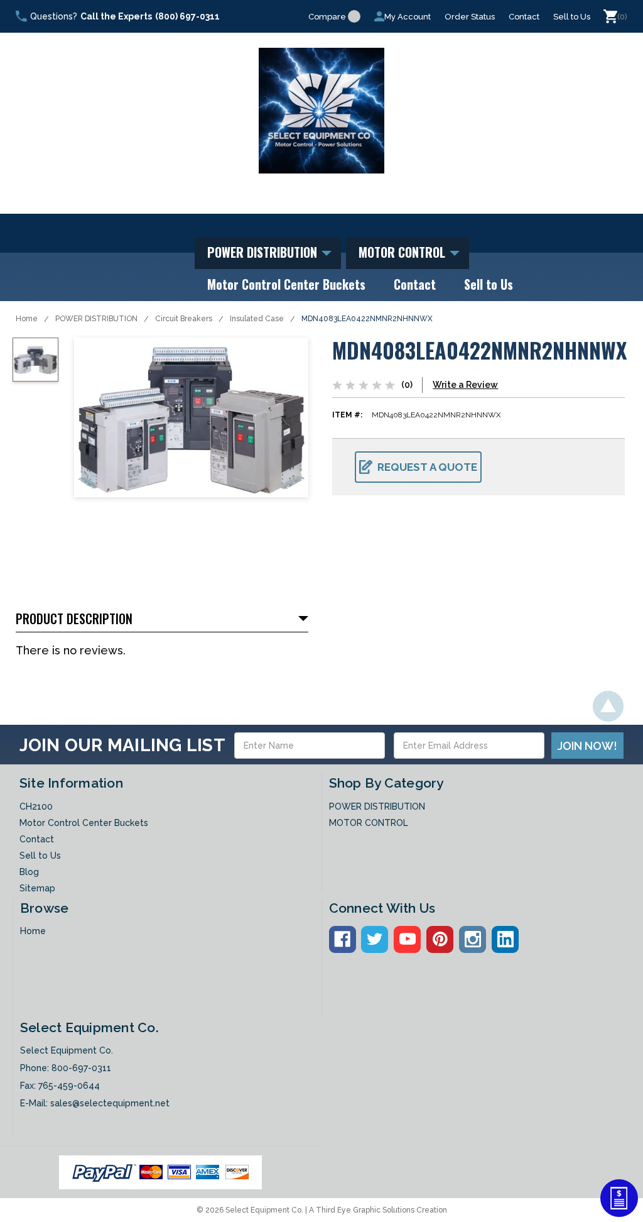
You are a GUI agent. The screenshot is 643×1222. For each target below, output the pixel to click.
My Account (407, 16)
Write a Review (465, 385)
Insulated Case (257, 318)
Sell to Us (571, 16)
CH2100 (36, 806)
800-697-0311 (81, 1068)
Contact (524, 16)
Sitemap (37, 888)
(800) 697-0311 (187, 16)
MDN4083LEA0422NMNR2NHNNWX (367, 318)
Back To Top (608, 706)
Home (27, 318)
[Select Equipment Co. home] (321, 110)
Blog (29, 872)
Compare (327, 16)
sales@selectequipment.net (110, 1103)
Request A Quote (427, 467)
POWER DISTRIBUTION (263, 252)
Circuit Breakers (183, 318)
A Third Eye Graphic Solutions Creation (378, 1210)
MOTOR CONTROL (403, 252)
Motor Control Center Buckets (286, 284)
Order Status (470, 16)
